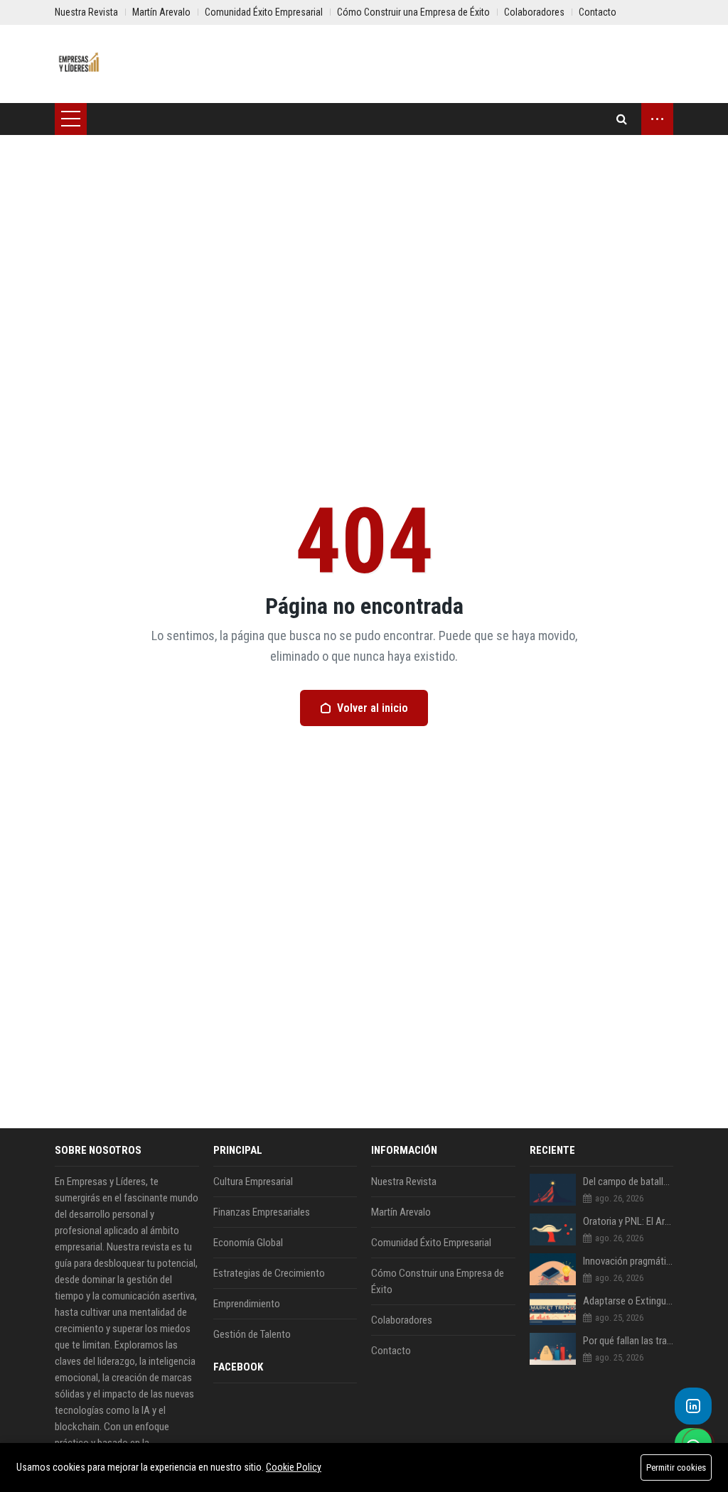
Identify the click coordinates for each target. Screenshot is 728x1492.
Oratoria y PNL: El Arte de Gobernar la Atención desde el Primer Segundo (628, 1221)
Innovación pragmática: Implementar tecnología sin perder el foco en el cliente (628, 1261)
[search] (621, 119)
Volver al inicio (372, 708)
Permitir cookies (676, 1467)
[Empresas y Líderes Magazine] (80, 64)
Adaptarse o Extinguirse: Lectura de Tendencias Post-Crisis (628, 1300)
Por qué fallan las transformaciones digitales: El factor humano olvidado (628, 1340)
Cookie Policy (293, 1467)
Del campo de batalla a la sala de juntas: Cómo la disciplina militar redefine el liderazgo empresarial (628, 1181)
